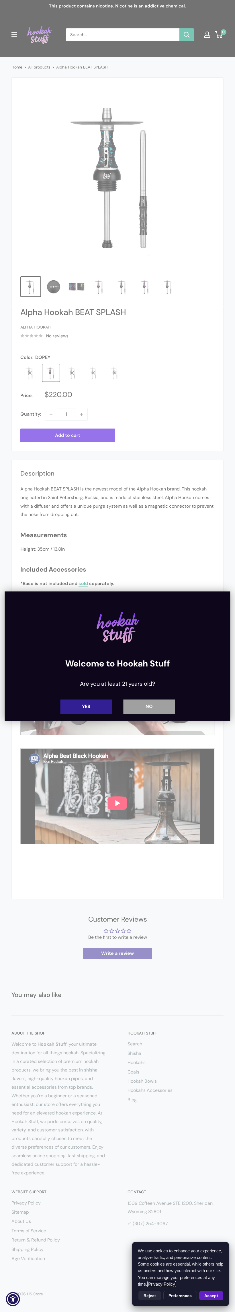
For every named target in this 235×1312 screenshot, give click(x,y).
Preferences (180, 1295)
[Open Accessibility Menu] (13, 1299)
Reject (150, 1295)
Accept (211, 1295)
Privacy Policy (161, 1284)
